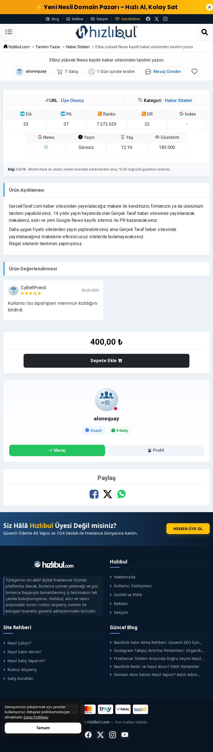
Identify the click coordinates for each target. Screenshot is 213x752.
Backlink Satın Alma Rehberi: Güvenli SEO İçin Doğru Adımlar (154, 642)
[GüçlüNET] (140, 709)
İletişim (102, 19)
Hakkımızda (124, 577)
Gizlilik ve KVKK (128, 594)
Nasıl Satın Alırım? (24, 651)
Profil (158, 450)
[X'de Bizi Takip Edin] (156, 19)
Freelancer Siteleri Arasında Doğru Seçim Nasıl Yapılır (155, 658)
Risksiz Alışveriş (22, 669)
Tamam (43, 727)
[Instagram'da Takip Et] (165, 19)
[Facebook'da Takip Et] (88, 735)
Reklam (121, 603)
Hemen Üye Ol (188, 528)
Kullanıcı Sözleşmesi (133, 585)
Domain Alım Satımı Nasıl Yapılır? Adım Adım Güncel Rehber (153, 674)
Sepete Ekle (104, 360)
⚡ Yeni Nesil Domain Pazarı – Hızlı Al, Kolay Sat (107, 7)
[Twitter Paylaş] (107, 494)
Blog (55, 19)
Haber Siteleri (178, 100)
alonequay (106, 418)
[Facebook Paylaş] (94, 494)
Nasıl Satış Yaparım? (26, 660)
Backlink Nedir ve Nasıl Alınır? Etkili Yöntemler (156, 666)
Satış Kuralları (20, 678)
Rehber (77, 19)
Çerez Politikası (36, 717)
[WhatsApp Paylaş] (121, 494)
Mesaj (59, 450)
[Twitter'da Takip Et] (100, 735)
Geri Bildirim (130, 19)
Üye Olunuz (72, 100)
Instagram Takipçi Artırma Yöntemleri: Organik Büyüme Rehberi (155, 650)
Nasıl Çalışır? (19, 643)
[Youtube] (125, 735)
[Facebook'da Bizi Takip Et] (148, 19)
